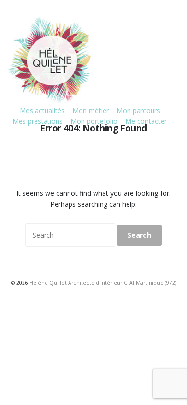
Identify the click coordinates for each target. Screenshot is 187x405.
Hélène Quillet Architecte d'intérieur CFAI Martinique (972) (102, 282)
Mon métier (90, 110)
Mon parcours (138, 110)
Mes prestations (37, 121)
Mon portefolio (93, 121)
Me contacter (146, 121)
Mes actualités (42, 110)
